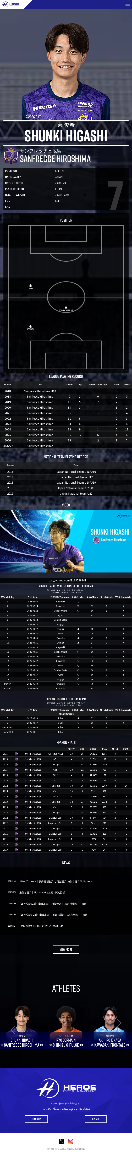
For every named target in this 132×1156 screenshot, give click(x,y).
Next (123, 1026)
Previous (8, 1026)
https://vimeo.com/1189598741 (66, 580)
